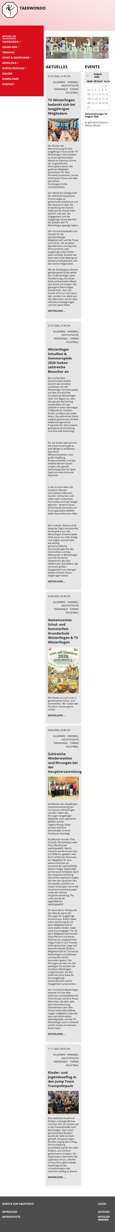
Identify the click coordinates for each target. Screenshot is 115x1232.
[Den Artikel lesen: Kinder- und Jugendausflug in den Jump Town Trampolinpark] (63, 1102)
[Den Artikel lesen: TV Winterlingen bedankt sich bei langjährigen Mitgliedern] (63, 129)
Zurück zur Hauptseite (18, 1203)
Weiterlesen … (56, 310)
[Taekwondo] (10, 10)
